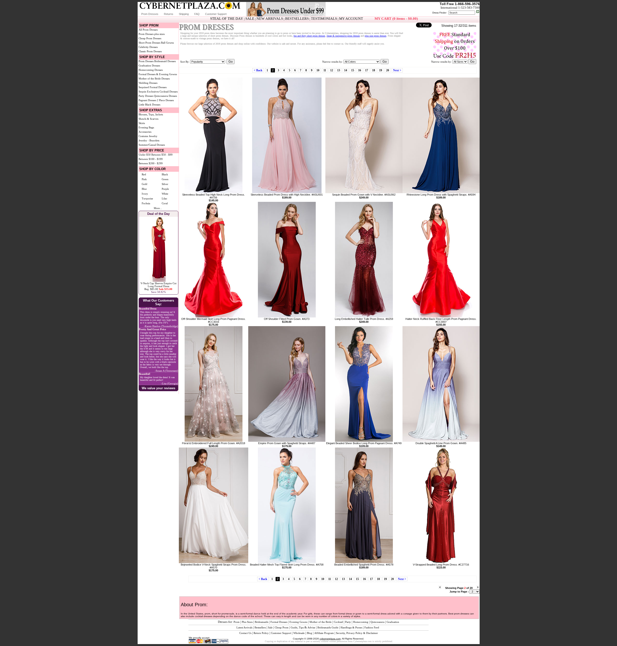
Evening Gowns (298, 621)
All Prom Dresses (148, 29)
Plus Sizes (247, 621)
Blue (144, 188)
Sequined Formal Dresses (153, 87)
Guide (294, 627)
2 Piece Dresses (165, 100)
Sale (270, 627)
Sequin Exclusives (149, 91)
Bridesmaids (261, 621)
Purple (165, 188)
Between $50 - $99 (162, 154)
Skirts (142, 123)
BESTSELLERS (297, 18)
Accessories (145, 131)
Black (165, 174)
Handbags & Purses (351, 627)
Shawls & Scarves (148, 118)
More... (158, 208)
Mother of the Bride (320, 621)
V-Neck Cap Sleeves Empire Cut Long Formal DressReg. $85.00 (158, 286)
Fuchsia (146, 203)
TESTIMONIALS (324, 18)
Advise (311, 627)
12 (331, 70)
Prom (237, 621)
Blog (309, 633)
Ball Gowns (167, 42)
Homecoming (360, 621)
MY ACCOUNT (351, 18)
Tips (301, 627)
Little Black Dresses (149, 104)
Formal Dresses (278, 621)
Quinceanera (377, 621)
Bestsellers (260, 627)
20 (387, 70)
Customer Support (216, 14)
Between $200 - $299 (151, 163)
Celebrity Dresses (148, 47)
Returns (168, 14)
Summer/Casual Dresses (152, 144)
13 (338, 70)
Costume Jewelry (148, 136)
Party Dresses (146, 95)
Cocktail (338, 621)
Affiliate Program (324, 633)
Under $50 (145, 154)
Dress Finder (439, 12)
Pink (144, 179)
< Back (258, 70)
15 (352, 70)
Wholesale (299, 633)
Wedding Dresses (148, 82)
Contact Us (245, 633)
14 (345, 70)
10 (317, 70)
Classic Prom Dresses (150, 51)
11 (324, 70)
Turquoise (147, 198)
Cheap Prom (281, 627)
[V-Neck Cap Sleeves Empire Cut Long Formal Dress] (158, 280)
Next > (397, 70)
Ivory (145, 193)
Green (165, 179)
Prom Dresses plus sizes (152, 34)
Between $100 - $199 (151, 159)
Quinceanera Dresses (165, 95)
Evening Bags (146, 127)
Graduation (393, 621)
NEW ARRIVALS (269, 18)
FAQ (197, 14)
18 (373, 70)
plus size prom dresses (375, 35)
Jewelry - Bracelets (149, 140)
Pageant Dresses (147, 100)
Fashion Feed (371, 627)
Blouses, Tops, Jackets (151, 114)
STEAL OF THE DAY (226, 18)
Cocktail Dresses (169, 91)
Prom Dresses (149, 14)
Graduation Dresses (149, 65)
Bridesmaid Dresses (165, 61)
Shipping (184, 14)
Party (348, 621)
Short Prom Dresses (149, 42)
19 (380, 70)
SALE (249, 18)
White (165, 193)
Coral (165, 203)
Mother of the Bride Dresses (154, 78)
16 (359, 70)
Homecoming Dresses (151, 69)
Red (144, 174)
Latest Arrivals (244, 627)
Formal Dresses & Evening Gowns (158, 74)
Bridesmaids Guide (327, 627)
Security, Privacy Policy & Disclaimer (357, 633)
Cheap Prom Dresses (150, 38)
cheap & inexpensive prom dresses (343, 35)
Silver (165, 184)
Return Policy (261, 633)
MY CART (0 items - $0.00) (396, 18)
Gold (144, 184)
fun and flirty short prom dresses (309, 35)
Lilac (164, 198)
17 (366, 70)
